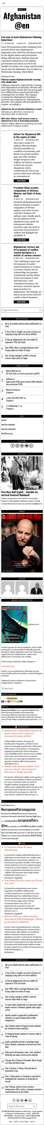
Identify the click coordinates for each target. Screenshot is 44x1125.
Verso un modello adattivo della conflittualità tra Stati (23, 325)
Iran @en (24, 826)
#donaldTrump (10, 805)
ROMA (23, 843)
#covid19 (3, 805)
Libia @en (22, 829)
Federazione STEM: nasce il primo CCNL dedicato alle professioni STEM (24, 383)
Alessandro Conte (15, 816)
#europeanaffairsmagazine (18, 809)
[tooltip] (13, 446)
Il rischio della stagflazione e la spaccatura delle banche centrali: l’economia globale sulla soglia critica (23, 1007)
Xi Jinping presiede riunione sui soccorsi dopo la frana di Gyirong (23, 1035)
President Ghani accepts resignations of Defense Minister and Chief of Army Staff (27, 191)
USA (4, 838)
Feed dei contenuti (8, 424)
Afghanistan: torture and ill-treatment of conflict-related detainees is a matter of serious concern (27, 251)
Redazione (10, 43)
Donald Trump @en (27, 816)
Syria (32, 832)
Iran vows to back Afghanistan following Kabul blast (21, 38)
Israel (3, 829)
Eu (4, 821)
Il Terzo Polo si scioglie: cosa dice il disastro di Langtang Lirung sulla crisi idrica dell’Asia (23, 333)
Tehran (36, 833)
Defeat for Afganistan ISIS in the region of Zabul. (27, 135)
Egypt (35, 816)
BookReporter (23, 727)
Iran (19, 826)
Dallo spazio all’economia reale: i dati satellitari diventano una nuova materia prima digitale (23, 1053)
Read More (21, 181)
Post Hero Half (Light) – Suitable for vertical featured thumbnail (19, 493)
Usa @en (8, 838)
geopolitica (14, 826)
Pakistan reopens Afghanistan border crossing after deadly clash (21, 80)
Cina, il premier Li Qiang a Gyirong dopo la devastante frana (21, 1069)
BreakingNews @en (35, 43)
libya (27, 829)
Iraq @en (32, 826)
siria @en (27, 833)
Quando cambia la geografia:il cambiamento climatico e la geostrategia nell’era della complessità (21, 1018)
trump (40, 832)
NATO (37, 829)
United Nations (26, 835)
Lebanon (16, 830)
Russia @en (13, 832)
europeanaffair (11, 820)
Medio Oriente (32, 830)
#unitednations (32, 814)
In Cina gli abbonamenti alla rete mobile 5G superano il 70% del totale (21, 341)
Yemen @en (14, 838)
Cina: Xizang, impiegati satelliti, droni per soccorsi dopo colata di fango (20, 356)
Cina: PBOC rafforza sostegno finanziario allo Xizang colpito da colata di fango (21, 349)
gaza (9, 826)
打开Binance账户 (13, 405)
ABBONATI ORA (8, 666)
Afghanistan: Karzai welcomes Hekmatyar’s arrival (21, 109)
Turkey (3, 835)
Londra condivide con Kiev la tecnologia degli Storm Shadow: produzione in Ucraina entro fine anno (23, 1044)
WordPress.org (6, 433)
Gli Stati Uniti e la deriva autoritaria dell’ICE (22, 373)
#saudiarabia (24, 813)
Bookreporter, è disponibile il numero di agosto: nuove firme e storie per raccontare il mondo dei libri (22, 733)
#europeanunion (6, 813)
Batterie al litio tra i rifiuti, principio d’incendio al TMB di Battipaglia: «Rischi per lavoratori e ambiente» (23, 919)
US (2, 838)
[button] (40, 310)
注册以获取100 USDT (14, 397)
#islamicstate (15, 813)
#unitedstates (5, 816)
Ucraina (8, 836)
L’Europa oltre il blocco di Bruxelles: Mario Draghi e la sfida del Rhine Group (23, 1061)
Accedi (3, 420)
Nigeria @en (5, 832)
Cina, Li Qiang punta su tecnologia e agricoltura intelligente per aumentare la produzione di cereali (23, 1079)
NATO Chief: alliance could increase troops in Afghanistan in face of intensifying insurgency (20, 119)
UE (11, 836)
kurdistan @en (9, 830)
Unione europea (16, 835)
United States (36, 835)
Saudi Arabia (20, 833)
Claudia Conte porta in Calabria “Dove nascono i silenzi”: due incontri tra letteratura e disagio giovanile (21, 769)
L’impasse (9, 392)
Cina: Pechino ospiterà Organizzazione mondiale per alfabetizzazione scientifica (23, 1027)
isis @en (39, 826)
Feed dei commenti (8, 429)
